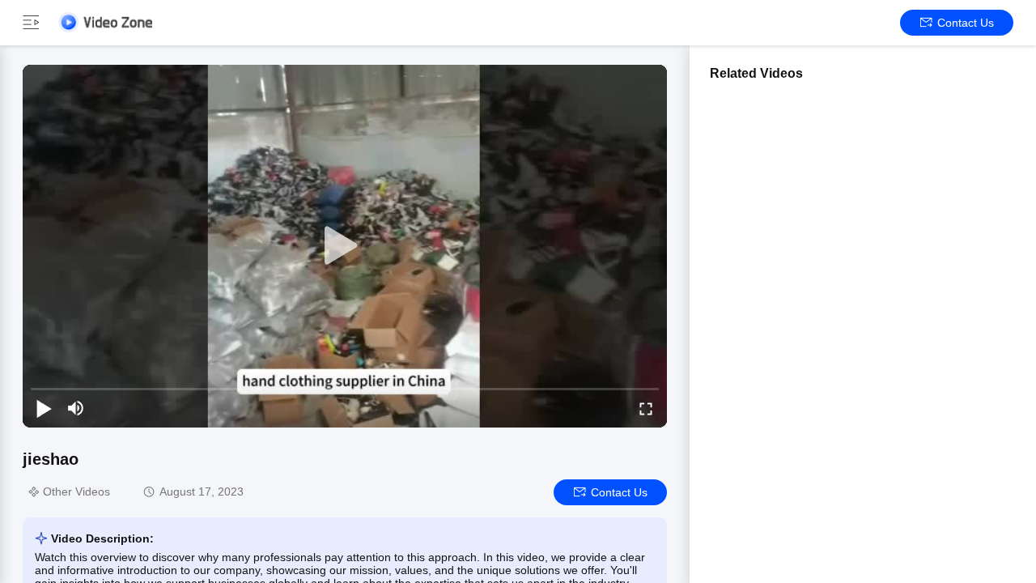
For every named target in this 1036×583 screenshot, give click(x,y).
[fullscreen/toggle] (646, 408)
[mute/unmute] (76, 408)
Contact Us (965, 22)
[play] (345, 246)
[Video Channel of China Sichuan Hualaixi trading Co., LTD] (105, 22)
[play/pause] (44, 408)
